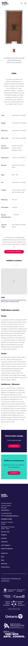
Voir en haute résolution (14, 60)
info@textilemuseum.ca (12, 515)
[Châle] (14, 281)
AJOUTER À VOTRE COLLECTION (14, 62)
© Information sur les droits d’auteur (14, 58)
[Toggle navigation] (21, 3)
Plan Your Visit (5, 531)
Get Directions (5, 510)
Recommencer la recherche (14, 251)
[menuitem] (14, 535)
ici (14, 246)
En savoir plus (14, 446)
